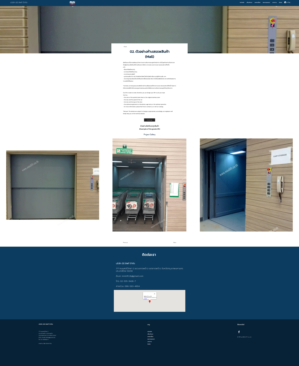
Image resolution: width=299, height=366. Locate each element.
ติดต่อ (149, 344)
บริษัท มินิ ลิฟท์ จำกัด (18, 2)
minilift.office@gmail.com (48, 337)
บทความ (149, 341)
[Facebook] (239, 332)
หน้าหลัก (149, 331)
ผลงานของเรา (151, 339)
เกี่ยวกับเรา (150, 334)
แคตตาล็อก (150, 336)
